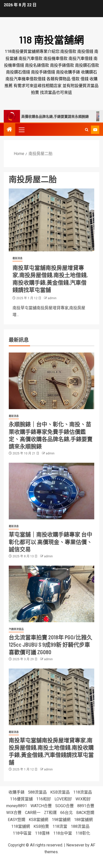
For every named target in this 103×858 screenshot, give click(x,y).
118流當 (59, 826)
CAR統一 (32, 812)
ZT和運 (50, 812)
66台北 (66, 812)
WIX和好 (83, 799)
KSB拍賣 (41, 826)
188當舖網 (83, 819)
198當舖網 (61, 819)
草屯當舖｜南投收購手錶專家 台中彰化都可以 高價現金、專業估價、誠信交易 (50, 541)
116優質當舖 (21, 799)
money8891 (16, 805)
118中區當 (22, 833)
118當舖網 (20, 826)
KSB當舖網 (38, 819)
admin (52, 298)
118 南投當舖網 (51, 39)
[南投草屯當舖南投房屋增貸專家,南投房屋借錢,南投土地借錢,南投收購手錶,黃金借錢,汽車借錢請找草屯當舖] (51, 219)
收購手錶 (16, 792)
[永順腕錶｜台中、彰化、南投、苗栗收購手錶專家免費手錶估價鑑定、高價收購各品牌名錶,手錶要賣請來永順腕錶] (51, 381)
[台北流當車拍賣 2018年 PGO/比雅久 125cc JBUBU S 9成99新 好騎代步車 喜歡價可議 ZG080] (51, 594)
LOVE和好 (63, 799)
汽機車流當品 (16, 629)
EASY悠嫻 (16, 819)
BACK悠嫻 (85, 812)
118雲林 (42, 833)
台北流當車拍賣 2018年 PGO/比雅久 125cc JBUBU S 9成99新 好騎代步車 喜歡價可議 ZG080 (50, 644)
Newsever (75, 845)
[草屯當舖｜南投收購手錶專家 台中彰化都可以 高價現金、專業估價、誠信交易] (51, 491)
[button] (21, 129)
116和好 (43, 799)
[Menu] (21, 129)
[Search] (87, 130)
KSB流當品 (60, 792)
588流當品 (37, 792)
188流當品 (80, 826)
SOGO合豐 (64, 805)
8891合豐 (85, 805)
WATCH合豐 (41, 805)
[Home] (9, 129)
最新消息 (17, 258)
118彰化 (83, 833)
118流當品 (82, 792)
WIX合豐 (14, 812)
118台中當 (62, 833)
